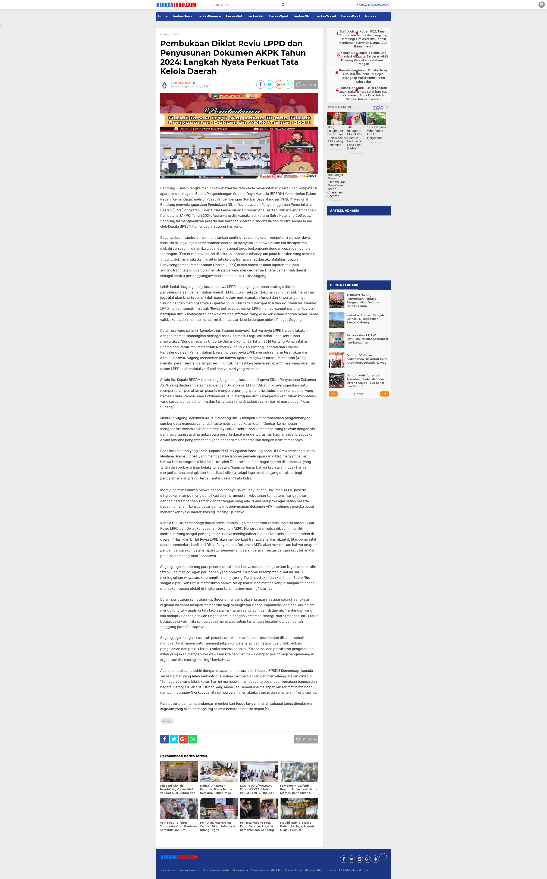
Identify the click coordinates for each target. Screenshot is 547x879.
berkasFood (350, 16)
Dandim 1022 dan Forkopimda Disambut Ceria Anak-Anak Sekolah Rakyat (367, 359)
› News (173, 34)
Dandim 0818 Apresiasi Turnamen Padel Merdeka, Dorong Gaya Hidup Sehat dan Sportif (365, 381)
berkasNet (256, 16)
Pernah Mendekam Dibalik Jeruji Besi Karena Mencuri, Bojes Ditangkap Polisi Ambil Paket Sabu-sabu (363, 76)
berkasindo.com (358, 870)
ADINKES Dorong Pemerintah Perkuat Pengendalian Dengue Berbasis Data (363, 300)
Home (163, 16)
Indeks (370, 16)
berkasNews (182, 16)
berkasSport (278, 16)
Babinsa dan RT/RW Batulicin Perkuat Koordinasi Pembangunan (367, 338)
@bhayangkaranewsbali (216, 870)
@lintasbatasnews (189, 870)
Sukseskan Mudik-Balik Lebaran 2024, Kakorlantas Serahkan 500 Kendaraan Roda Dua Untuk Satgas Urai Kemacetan (363, 93)
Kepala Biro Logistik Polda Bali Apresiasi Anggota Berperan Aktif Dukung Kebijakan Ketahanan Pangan (363, 58)
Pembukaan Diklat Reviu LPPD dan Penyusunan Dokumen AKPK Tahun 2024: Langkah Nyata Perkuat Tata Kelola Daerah (233, 57)
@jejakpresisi (240, 870)
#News (167, 721)
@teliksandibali (313, 870)
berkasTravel (326, 16)
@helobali (276, 870)
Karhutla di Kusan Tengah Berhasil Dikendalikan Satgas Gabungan (365, 318)
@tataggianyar (259, 870)
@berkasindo (168, 870)
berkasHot (234, 16)
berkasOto (302, 16)
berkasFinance (209, 16)
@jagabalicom (293, 870)
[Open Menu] (541, 4)
